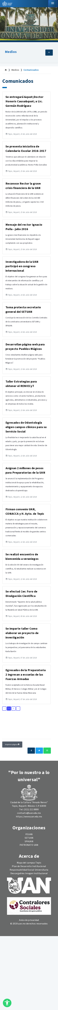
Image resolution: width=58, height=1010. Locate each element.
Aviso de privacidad (29, 920)
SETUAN (29, 838)
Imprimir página (11, 744)
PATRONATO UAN (29, 845)
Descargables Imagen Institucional (29, 873)
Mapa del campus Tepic (29, 862)
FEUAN (29, 834)
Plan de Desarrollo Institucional (29, 866)
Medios (11, 51)
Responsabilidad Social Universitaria (29, 869)
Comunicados (31, 70)
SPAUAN (29, 841)
